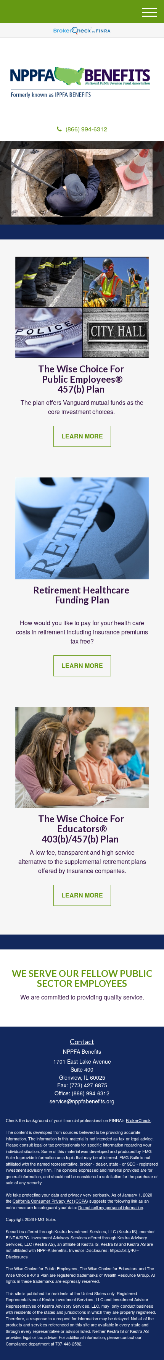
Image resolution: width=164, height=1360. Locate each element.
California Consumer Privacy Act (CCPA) (50, 1201)
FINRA (12, 1237)
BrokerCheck (138, 1120)
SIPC (24, 1237)
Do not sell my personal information (110, 1207)
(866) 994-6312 (86, 129)
